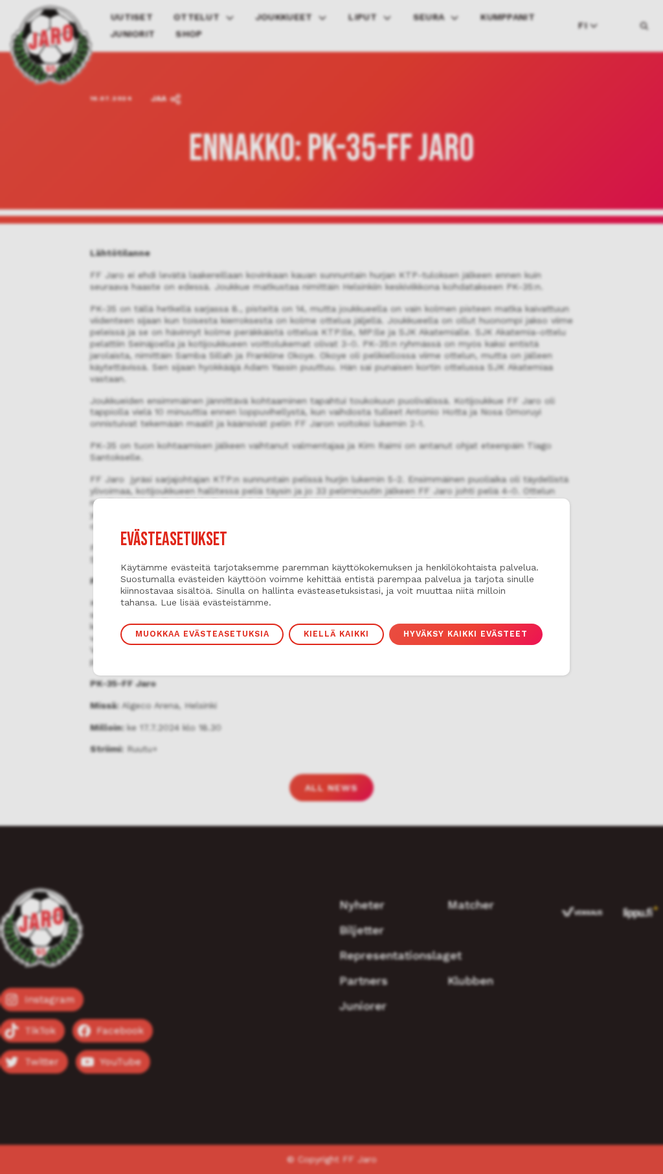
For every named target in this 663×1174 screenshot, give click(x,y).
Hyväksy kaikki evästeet (465, 634)
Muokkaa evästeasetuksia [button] (202, 634)
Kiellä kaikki (336, 634)
